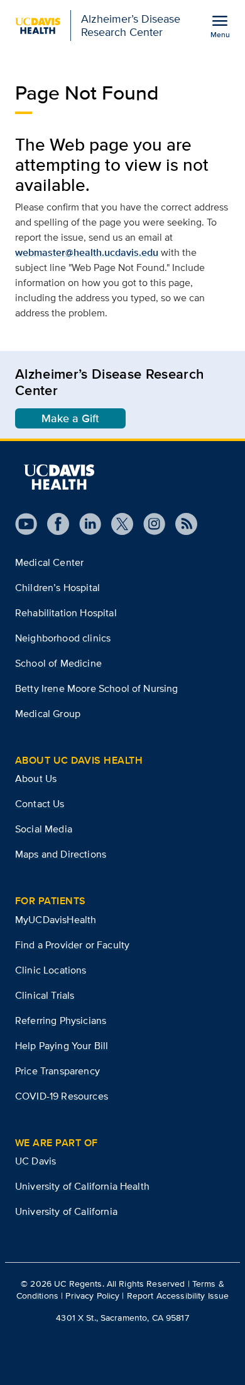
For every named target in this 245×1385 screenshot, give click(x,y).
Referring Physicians (60, 1020)
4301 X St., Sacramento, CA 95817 (122, 1317)
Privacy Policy (92, 1295)
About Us (36, 778)
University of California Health (82, 1186)
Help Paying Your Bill (61, 1045)
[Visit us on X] (117, 524)
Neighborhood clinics (63, 638)
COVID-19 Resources (61, 1096)
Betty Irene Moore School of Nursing (96, 688)
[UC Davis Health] (59, 477)
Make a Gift (70, 418)
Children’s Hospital (57, 587)
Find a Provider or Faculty (72, 945)
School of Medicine (58, 663)
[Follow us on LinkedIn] (85, 524)
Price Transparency (57, 1071)
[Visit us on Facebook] (53, 524)
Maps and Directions (60, 854)
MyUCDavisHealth (55, 919)
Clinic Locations (51, 970)
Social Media (43, 829)
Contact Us (40, 803)
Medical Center (49, 562)
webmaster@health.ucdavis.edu (86, 252)
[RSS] (181, 524)
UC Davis (35, 1161)
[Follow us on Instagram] (149, 524)
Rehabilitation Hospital (66, 613)
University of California (66, 1211)
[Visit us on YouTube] (26, 524)
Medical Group (47, 713)
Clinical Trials (44, 995)
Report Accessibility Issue (178, 1295)
